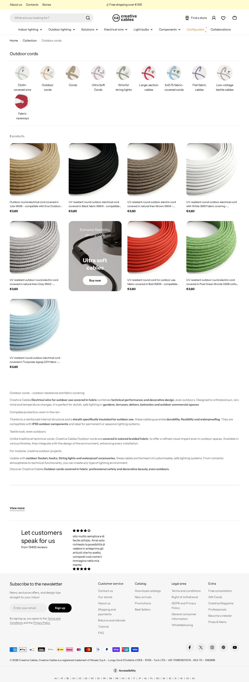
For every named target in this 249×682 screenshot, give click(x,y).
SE (170, 678)
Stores (46, 4)
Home (14, 40)
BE (68, 678)
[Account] (213, 18)
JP (140, 678)
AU (55, 678)
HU (123, 678)
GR (110, 678)
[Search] (88, 18)
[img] (89, 531)
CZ (80, 678)
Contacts (32, 4)
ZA (193, 678)
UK (181, 678)
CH (73, 678)
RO (157, 678)
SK (164, 678)
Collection (30, 40)
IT (134, 678)
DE (86, 678)
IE (129, 678)
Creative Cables (28, 660)
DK (92, 678)
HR (117, 678)
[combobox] (51, 17)
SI (175, 678)
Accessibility (127, 670)
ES (98, 678)
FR (104, 678)
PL (151, 678)
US (187, 678)
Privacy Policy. (41, 623)
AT (62, 678)
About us (16, 4)
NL (145, 678)
